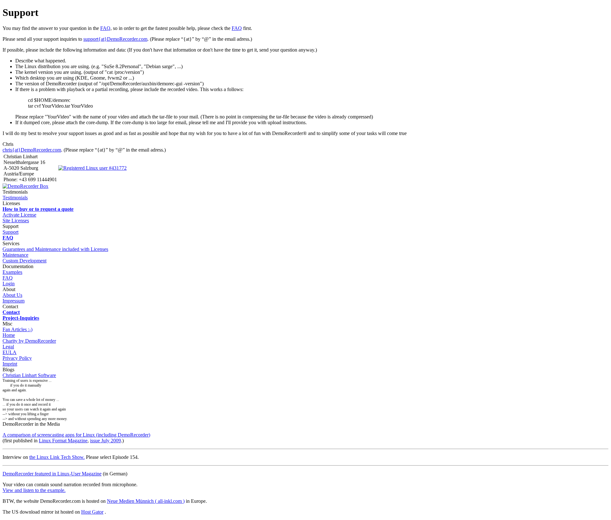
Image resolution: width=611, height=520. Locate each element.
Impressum (14, 300)
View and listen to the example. (34, 490)
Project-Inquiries (21, 318)
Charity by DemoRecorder (29, 341)
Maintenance (15, 255)
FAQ (105, 28)
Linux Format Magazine (63, 440)
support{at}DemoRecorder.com (115, 39)
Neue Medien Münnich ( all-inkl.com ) (146, 501)
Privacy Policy (17, 358)
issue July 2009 (105, 440)
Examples (12, 272)
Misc (7, 323)
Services (11, 243)
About (9, 289)
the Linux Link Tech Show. (57, 457)
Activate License (19, 214)
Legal (8, 346)
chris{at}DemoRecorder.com (32, 150)
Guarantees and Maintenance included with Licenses (55, 249)
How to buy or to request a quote (38, 209)
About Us (12, 295)
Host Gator (92, 512)
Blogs (8, 369)
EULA (10, 352)
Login (9, 283)
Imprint (10, 364)
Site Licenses (16, 220)
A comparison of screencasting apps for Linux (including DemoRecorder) (76, 435)
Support (10, 226)
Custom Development (24, 260)
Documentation (18, 266)
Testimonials (15, 197)
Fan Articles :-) (17, 329)
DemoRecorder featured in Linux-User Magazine (52, 473)
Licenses (11, 203)
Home (9, 335)
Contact (10, 306)
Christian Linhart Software (29, 375)
